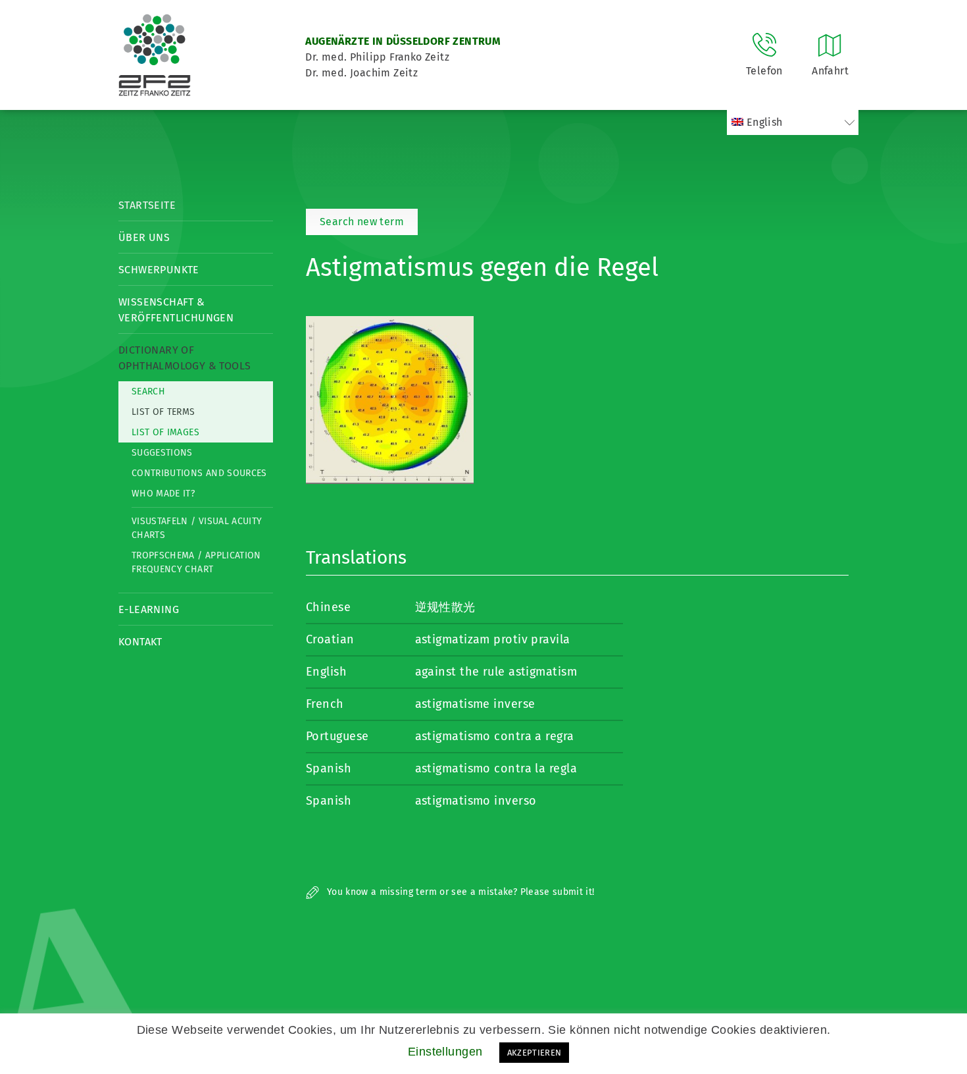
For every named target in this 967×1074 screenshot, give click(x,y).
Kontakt (140, 641)
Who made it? (163, 493)
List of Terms (163, 411)
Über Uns (144, 237)
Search (148, 391)
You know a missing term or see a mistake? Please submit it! (459, 892)
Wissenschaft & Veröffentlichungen (176, 310)
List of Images (165, 432)
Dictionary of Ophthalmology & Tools (184, 358)
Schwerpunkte (158, 269)
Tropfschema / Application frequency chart (196, 562)
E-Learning (148, 609)
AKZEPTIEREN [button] (534, 1053)
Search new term (362, 221)
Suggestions (162, 452)
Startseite (147, 205)
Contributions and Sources (199, 473)
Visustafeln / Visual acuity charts (197, 528)
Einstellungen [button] (445, 1051)
